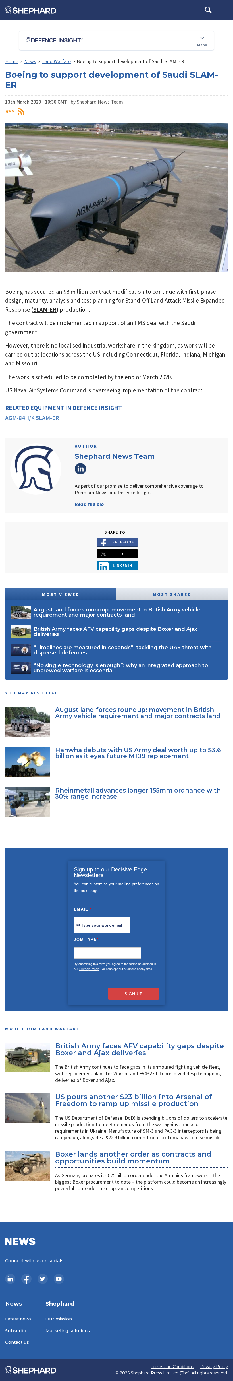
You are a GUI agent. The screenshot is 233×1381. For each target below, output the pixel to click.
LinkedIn (80, 468)
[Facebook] (26, 1279)
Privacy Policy (89, 969)
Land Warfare (56, 61)
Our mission (58, 1319)
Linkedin (122, 565)
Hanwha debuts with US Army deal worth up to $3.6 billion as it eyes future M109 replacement (138, 753)
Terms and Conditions (172, 1367)
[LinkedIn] (10, 1279)
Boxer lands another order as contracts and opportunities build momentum (133, 1157)
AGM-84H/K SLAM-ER (32, 418)
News (30, 61)
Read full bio (89, 504)
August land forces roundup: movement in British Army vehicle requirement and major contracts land (137, 713)
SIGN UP (133, 993)
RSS (10, 111)
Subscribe (16, 1330)
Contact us (17, 1342)
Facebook (123, 542)
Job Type (86, 939)
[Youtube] (59, 1279)
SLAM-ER (45, 309)
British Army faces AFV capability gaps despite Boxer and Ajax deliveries (139, 1049)
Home (11, 61)
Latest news (18, 1319)
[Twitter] (43, 1279)
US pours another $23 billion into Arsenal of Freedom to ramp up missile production (133, 1100)
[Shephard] (30, 10)
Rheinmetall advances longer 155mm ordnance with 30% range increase (138, 793)
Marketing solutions (67, 1330)
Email (83, 909)
